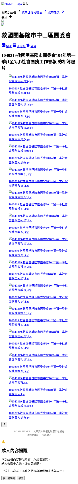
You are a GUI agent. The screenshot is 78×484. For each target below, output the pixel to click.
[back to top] (4, 424)
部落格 (21, 46)
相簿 (9, 46)
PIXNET (26, 431)
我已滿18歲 (9, 478)
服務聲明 (46, 435)
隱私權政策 (32, 435)
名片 (33, 46)
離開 (21, 478)
